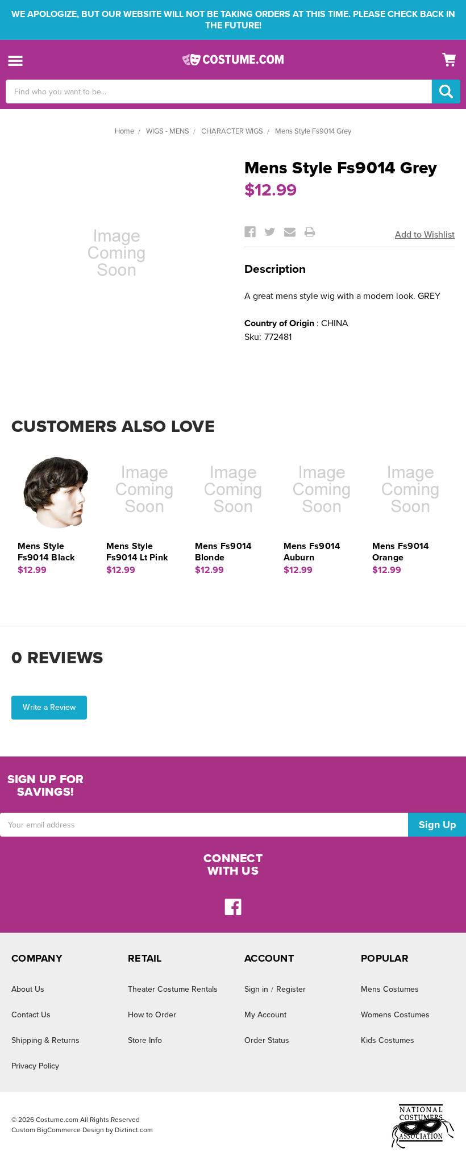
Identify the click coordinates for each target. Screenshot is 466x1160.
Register (291, 989)
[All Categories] (15, 60)
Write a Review (49, 707)
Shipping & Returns (45, 1040)
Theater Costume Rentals (173, 989)
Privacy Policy (35, 1066)
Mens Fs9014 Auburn (312, 551)
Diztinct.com (134, 1130)
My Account (265, 1015)
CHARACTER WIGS (232, 131)
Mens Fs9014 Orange (401, 551)
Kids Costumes (387, 1040)
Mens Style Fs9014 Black (47, 551)
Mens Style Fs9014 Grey (313, 131)
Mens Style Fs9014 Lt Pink (137, 551)
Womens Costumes (395, 1015)
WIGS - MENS (167, 131)
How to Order (152, 1015)
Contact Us (31, 1015)
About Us (27, 989)
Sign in (256, 989)
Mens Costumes (390, 989)
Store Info (145, 1040)
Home (124, 131)
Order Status (266, 1040)
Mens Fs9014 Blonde (223, 551)
